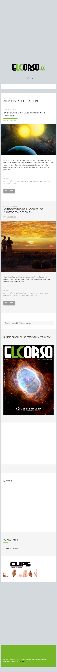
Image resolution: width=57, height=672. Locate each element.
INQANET (22, 661)
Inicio (5, 98)
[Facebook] (26, 77)
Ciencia (6, 178)
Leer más (9, 191)
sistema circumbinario (12, 295)
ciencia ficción (19, 293)
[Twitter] (31, 77)
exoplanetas (19, 181)
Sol (41, 181)
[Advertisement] (28, 30)
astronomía (7, 181)
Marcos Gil (11, 120)
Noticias (12, 98)
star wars (26, 295)
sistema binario (43, 293)
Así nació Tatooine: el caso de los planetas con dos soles (23, 211)
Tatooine (47, 181)
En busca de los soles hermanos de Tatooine (24, 114)
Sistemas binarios (32, 181)
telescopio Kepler (10, 183)
